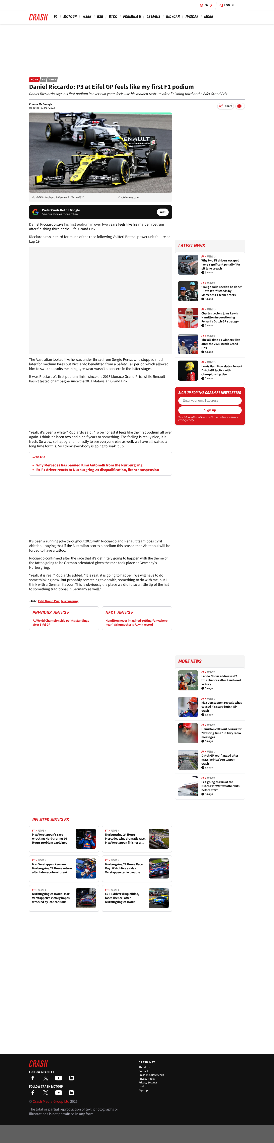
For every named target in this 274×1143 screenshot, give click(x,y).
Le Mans (153, 16)
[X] (47, 1079)
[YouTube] (59, 1079)
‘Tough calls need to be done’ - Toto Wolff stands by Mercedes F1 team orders (221, 291)
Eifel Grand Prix (49, 601)
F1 (55, 16)
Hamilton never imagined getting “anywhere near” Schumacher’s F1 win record (136, 623)
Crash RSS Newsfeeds (151, 1075)
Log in (229, 5)
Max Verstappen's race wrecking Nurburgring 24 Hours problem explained (49, 839)
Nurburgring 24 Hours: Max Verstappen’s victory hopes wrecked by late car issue (51, 898)
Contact (143, 1071)
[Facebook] (34, 1079)
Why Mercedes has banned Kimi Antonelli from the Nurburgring (89, 465)
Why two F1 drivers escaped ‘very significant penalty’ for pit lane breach (220, 264)
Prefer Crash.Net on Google (61, 210)
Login (142, 1086)
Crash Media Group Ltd (51, 1101)
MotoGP (70, 16)
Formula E (132, 16)
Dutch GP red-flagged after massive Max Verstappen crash (219, 760)
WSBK (87, 16)
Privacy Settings (148, 1082)
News (52, 80)
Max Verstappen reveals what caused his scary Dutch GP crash (221, 707)
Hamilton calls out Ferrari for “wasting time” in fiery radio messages (221, 733)
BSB (100, 16)
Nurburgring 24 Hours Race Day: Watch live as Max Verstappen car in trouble (124, 868)
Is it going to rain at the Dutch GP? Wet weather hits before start (220, 786)
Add (162, 212)
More (208, 16)
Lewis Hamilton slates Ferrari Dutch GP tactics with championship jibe (221, 370)
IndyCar (173, 16)
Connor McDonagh (40, 104)
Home (34, 80)
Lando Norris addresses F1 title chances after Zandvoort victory (221, 680)
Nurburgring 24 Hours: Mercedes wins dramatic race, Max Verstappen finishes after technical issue (125, 839)
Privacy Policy (186, 420)
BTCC (113, 16)
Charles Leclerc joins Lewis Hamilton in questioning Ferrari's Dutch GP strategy (220, 317)
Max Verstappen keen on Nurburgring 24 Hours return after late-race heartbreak (52, 868)
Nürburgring (70, 601)
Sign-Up (143, 1090)
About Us (144, 1067)
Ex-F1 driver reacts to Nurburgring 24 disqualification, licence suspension (97, 470)
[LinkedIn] (72, 1079)
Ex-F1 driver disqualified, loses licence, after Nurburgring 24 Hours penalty (122, 898)
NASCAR (192, 16)
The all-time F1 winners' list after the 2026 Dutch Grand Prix (220, 344)
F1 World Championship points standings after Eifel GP (60, 623)
